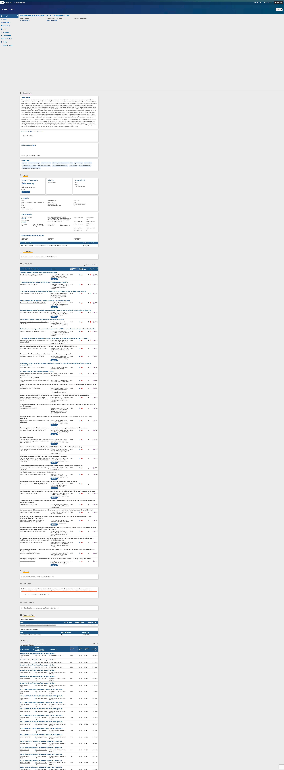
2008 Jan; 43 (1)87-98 (32, 356)
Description (6, 16)
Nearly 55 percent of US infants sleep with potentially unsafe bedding (38, 625)
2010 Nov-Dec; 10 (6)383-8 (32, 331)
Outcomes (6, 32)
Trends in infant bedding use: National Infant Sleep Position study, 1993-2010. (44, 282)
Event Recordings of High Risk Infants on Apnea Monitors (37, 653)
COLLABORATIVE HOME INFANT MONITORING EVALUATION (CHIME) (41, 689)
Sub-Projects (7, 22)
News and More (7, 38)
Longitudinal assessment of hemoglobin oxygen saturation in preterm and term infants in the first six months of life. (55, 310)
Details (5, 19)
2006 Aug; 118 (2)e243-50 (30, 388)
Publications (6, 25)
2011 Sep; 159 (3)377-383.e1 (34, 312)
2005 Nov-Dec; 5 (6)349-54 (34, 399)
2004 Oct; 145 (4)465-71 (33, 430)
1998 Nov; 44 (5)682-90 (31, 542)
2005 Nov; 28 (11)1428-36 (28, 408)
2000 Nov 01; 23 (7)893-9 (28, 504)
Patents (5, 29)
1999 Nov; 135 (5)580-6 (33, 531)
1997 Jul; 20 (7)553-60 (27, 561)
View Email (26, 192)
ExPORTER (268, 2)
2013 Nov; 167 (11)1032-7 (31, 293)
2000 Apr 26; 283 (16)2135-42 (29, 512)
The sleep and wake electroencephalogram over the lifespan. (38, 272)
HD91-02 (23, 218)
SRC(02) (23, 222)
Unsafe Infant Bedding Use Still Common (30, 634)
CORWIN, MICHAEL (42, 662)
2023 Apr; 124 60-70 (31, 275)
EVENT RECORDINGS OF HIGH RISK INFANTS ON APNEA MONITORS (41, 741)
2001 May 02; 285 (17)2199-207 (30, 493)
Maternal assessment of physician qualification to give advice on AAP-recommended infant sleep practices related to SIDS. (58, 329)
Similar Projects (7, 45)
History (5, 42)
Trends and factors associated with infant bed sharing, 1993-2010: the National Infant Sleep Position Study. (53, 291)
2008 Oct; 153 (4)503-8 (32, 367)
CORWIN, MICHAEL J (27, 184)
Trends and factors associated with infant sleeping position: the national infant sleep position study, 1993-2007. (54, 338)
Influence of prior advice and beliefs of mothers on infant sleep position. (42, 319)
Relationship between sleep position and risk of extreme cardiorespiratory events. (45, 300)
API (261, 2)
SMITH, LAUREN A (41, 667)
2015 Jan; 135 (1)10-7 (28, 284)
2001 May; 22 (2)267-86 (33, 474)
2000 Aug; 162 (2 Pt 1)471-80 (32, 521)
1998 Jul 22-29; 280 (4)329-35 (30, 553)
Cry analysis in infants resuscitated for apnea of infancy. (37, 371)
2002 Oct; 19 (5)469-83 (35, 460)
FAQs (256, 2)
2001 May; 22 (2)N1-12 (33, 484)
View (54, 279)
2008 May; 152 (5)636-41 (33, 348)
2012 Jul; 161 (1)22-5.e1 (33, 303)
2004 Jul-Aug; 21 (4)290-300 (35, 441)
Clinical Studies (7, 35)
